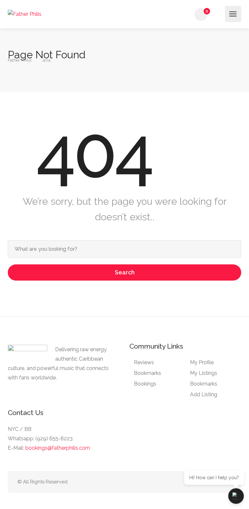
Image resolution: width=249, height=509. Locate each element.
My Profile (202, 362)
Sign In (219, 15)
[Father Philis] (25, 13)
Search (125, 272)
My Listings (203, 373)
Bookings (145, 384)
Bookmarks (147, 373)
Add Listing (203, 394)
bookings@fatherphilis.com (57, 448)
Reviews (144, 362)
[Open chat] (236, 496)
